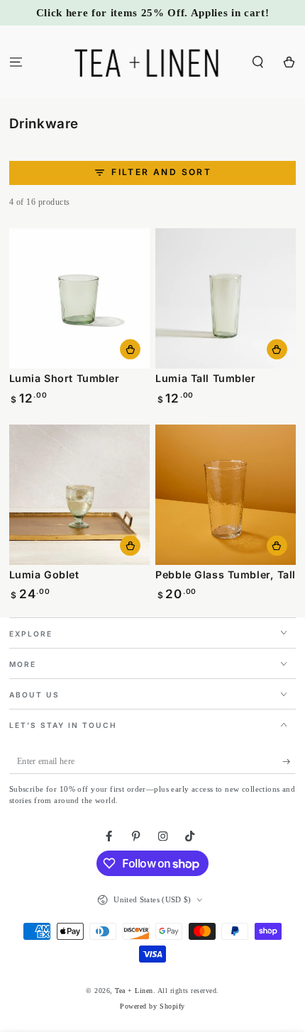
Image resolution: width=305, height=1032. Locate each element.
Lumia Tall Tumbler (205, 378)
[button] (258, 62)
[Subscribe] (289, 761)
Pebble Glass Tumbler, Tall (225, 574)
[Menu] (15, 62)
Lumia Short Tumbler (64, 378)
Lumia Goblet (44, 574)
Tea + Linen (134, 990)
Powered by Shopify (152, 1006)
